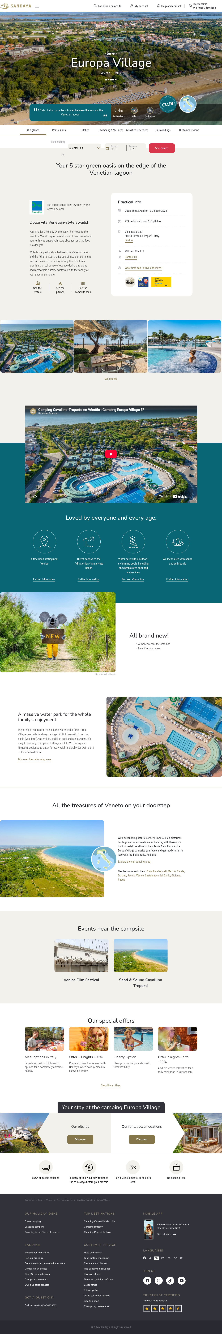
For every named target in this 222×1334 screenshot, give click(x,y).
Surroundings (163, 130)
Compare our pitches (36, 1268)
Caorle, (181, 871)
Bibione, (176, 875)
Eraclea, (122, 875)
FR (169, 1258)
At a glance (33, 130)
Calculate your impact (95, 1263)
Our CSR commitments (37, 1274)
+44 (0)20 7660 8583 (46, 1305)
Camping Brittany (93, 1226)
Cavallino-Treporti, (157, 871)
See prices (161, 148)
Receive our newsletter (37, 1252)
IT (181, 1258)
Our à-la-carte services (37, 1284)
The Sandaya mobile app (97, 1268)
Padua (121, 879)
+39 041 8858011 (134, 251)
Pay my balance (92, 1274)
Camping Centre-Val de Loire (99, 1221)
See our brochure (34, 1258)
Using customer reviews (97, 1295)
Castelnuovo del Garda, (158, 875)
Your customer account (96, 1258)
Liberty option (91, 1301)
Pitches (85, 130)
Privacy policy (91, 1290)
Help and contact (93, 1252)
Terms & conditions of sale (98, 1279)
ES (162, 1258)
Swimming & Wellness (111, 130)
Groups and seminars (36, 1279)
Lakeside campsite (34, 1226)
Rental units (59, 130)
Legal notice (90, 1284)
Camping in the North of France (42, 1232)
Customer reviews (189, 130)
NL (150, 1258)
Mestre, (172, 871)
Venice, (140, 875)
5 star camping (33, 1221)
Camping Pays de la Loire (97, 1232)
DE (175, 1258)
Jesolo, (131, 875)
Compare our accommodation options (45, 1263)
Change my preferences (96, 1306)
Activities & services (137, 130)
